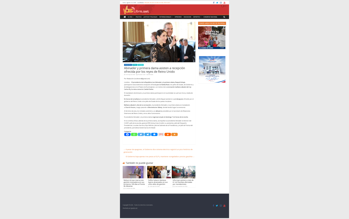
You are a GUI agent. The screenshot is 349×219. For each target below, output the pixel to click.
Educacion (187, 17)
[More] (174, 134)
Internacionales (165, 17)
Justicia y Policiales (150, 17)
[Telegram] (147, 134)
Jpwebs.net (134, 208)
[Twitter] (141, 134)
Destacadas (128, 65)
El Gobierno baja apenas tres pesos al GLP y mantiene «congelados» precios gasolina (160, 156)
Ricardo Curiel (142, 74)
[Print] (168, 134)
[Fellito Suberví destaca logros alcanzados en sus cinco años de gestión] (159, 167)
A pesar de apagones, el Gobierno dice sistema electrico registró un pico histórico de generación (158, 150)
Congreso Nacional (210, 17)
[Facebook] (127, 134)
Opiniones (178, 17)
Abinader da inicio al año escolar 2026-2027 (157, 2)
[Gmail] (161, 134)
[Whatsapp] (134, 134)
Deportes (196, 17)
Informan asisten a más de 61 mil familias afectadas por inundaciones (183, 182)
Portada (141, 65)
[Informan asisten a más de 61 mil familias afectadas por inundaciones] (183, 167)
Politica (138, 17)
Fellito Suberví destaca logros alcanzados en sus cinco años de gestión (158, 182)
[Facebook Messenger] (154, 134)
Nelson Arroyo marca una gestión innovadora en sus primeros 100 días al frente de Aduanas (134, 183)
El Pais (130, 17)
